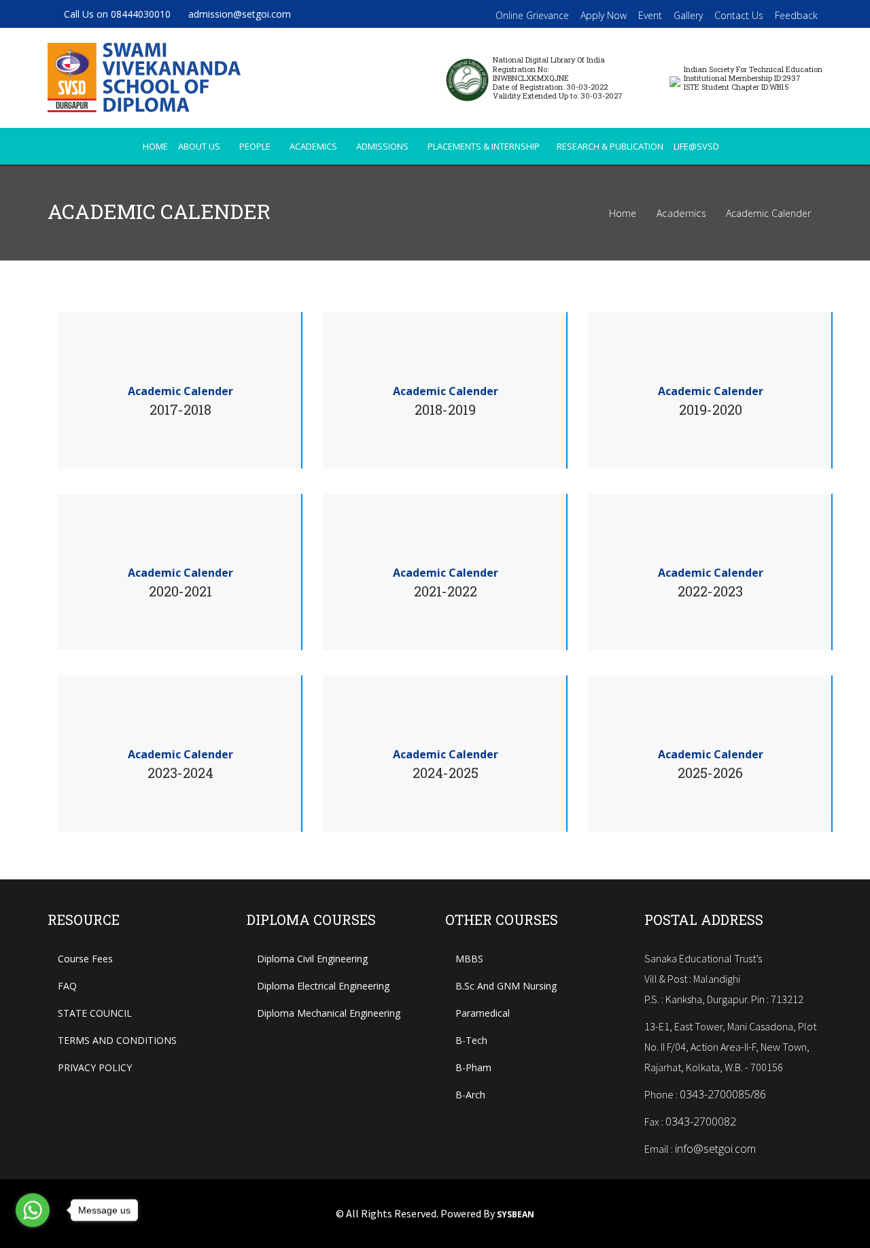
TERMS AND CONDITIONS (117, 1040)
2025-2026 (710, 772)
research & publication (610, 146)
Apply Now (603, 15)
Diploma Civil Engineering (312, 958)
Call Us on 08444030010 (117, 13)
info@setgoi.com (715, 1148)
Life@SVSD (697, 146)
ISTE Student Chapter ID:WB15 (736, 87)
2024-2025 (445, 772)
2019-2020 (710, 409)
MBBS (469, 958)
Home (622, 213)
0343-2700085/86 (723, 1094)
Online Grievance (532, 15)
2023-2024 (180, 772)
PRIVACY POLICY (95, 1067)
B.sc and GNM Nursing (506, 985)
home (155, 146)
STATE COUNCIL (95, 1013)
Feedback (796, 15)
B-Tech (471, 1040)
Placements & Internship (484, 146)
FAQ (67, 985)
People (256, 146)
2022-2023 (710, 591)
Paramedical (482, 1013)
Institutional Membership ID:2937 (742, 78)
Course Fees (85, 958)
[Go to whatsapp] (33, 1211)
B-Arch (470, 1094)
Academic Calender (768, 213)
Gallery (688, 15)
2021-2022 (445, 591)
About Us (200, 146)
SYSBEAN (515, 1214)
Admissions (383, 146)
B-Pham (473, 1067)
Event (650, 15)
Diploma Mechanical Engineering (328, 1013)
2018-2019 (445, 409)
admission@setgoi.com (239, 13)
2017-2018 (180, 409)
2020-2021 (180, 591)
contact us (738, 15)
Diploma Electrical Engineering (323, 985)
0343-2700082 (700, 1121)
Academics (314, 146)
